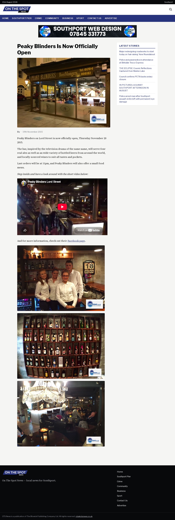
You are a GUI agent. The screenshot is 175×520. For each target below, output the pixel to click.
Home (5, 18)
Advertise (111, 18)
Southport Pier (22, 18)
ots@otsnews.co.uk (84, 516)
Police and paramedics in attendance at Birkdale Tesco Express (136, 61)
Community (52, 18)
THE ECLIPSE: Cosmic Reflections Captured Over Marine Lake (135, 69)
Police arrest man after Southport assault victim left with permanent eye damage (136, 99)
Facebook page (76, 241)
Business (67, 18)
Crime (38, 18)
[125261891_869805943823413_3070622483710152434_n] (87, 36)
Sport (80, 18)
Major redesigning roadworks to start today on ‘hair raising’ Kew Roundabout (137, 53)
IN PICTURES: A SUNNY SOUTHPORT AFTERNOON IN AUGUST (134, 88)
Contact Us (94, 18)
